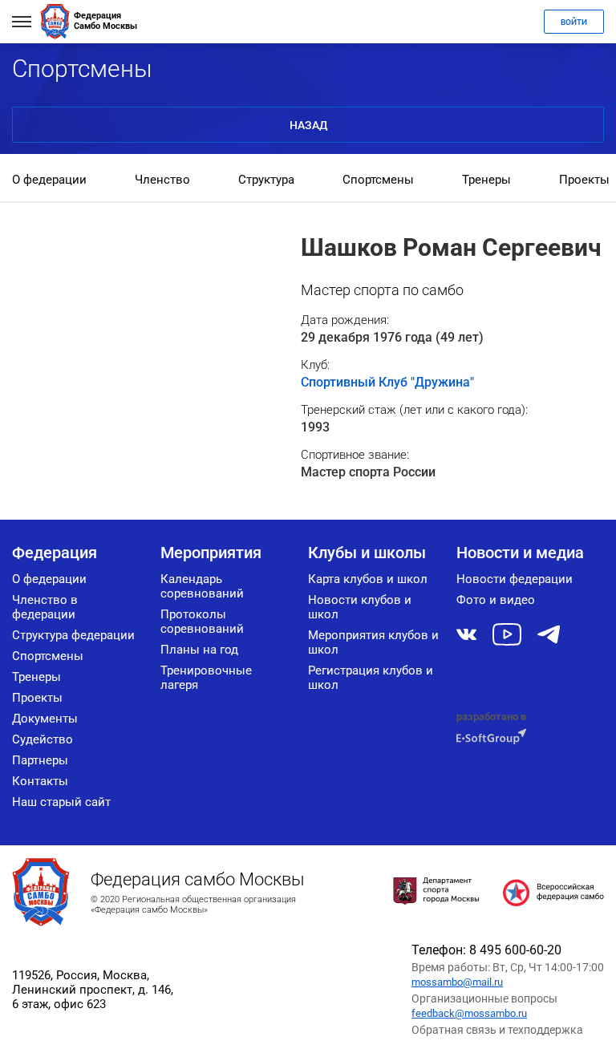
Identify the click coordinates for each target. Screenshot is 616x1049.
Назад (308, 125)
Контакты (40, 781)
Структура (266, 179)
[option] (49, 181)
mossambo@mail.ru (457, 982)
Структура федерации (73, 635)
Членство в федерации (45, 607)
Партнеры (40, 760)
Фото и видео (495, 600)
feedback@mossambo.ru (469, 1013)
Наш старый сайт (61, 802)
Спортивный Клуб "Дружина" (387, 382)
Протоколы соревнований (202, 621)
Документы (45, 718)
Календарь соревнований (202, 586)
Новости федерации (514, 579)
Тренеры (486, 179)
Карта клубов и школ (368, 579)
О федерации (49, 179)
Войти (574, 22)
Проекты (584, 179)
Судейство (42, 739)
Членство (162, 179)
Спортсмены (378, 179)
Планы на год (199, 649)
